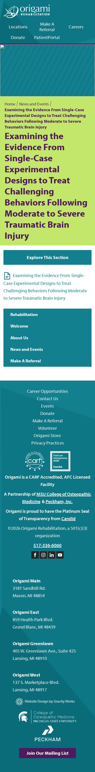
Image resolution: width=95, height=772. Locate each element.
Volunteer (47, 428)
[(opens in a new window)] (47, 718)
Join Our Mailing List (47, 753)
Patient (47, 37)
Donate (18, 37)
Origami (47, 435)
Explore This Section (47, 257)
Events (47, 406)
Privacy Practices (47, 443)
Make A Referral (47, 26)
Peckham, (59, 501)
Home (10, 104)
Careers (76, 27)
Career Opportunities (47, 391)
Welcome (19, 326)
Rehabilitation (24, 314)
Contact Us (47, 398)
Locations (18, 27)
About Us (19, 337)
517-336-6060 (47, 545)
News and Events (34, 104)
